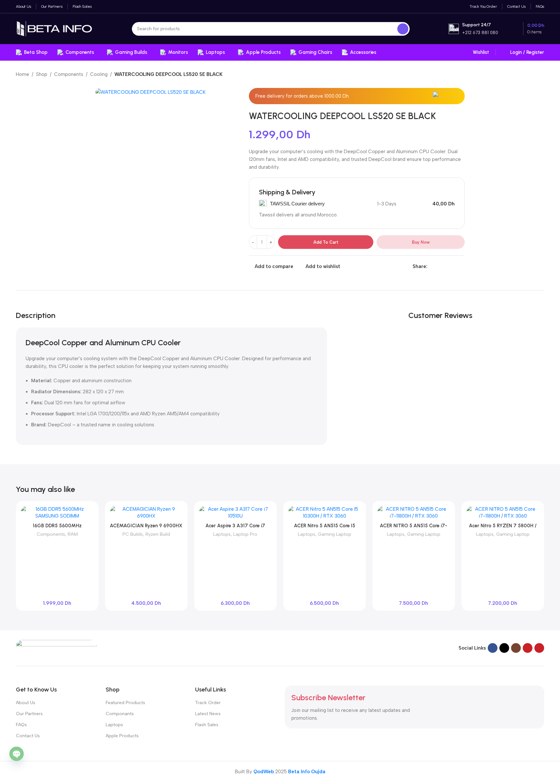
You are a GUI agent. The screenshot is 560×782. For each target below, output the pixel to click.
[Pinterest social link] (446, 266)
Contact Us (28, 736)
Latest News (208, 713)
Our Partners (29, 713)
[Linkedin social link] (453, 266)
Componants (120, 713)
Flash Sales (206, 724)
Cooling (99, 74)
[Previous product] (528, 75)
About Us (25, 702)
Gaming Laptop (334, 534)
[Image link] (56, 648)
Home (22, 74)
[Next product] (541, 75)
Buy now (421, 242)
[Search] (402, 28)
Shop (41, 74)
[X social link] (438, 266)
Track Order (208, 702)
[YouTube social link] (527, 648)
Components (68, 74)
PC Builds (132, 534)
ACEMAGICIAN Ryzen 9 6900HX (146, 526)
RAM (73, 534)
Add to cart (325, 242)
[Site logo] (54, 28)
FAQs (21, 724)
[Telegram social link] (461, 266)
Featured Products (125, 702)
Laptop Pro (245, 534)
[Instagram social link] (516, 648)
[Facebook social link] (431, 266)
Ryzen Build (158, 534)
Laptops (222, 534)
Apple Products (122, 736)
